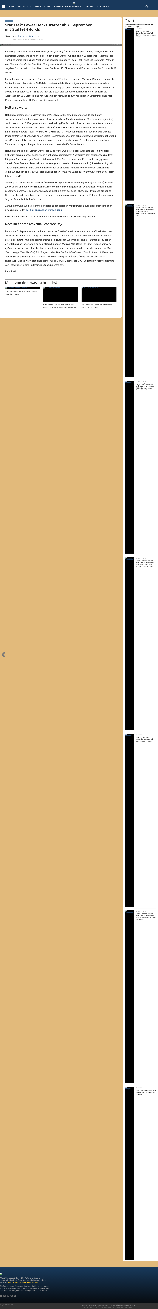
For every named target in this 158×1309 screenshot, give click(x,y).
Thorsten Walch (27, 36)
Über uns (84, 1305)
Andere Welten (73, 7)
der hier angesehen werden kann (44, 210)
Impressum (92, 1305)
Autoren (88, 7)
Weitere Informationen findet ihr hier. (23, 1282)
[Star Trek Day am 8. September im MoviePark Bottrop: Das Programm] (99, 286)
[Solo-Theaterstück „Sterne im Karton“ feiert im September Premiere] (16, 286)
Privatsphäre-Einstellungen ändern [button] (122, 1305)
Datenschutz (103, 1305)
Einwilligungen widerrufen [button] (122, 1307)
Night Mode (103, 7)
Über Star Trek (42, 7)
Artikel (58, 7)
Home (11, 7)
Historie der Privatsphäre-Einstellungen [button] (97, 1307)
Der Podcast (24, 7)
